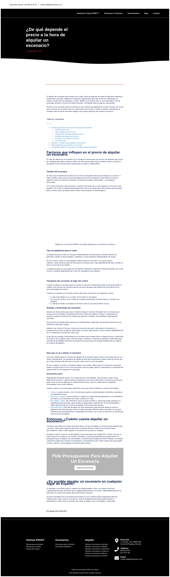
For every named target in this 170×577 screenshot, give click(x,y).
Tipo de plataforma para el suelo (65, 132)
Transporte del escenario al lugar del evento (69, 134)
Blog (146, 13)
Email (123, 557)
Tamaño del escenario (62, 130)
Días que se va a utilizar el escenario (67, 138)
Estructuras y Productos (113, 13)
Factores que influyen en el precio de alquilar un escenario (71, 128)
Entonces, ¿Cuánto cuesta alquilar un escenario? (68, 143)
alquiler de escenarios (85, 468)
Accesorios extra (60, 140)
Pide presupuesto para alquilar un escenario (66, 145)
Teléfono (124, 548)
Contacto (156, 13)
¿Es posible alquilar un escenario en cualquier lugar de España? (74, 147)
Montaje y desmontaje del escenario (66, 136)
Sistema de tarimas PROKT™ (88, 13)
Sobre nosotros (134, 13)
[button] (49, 124)
